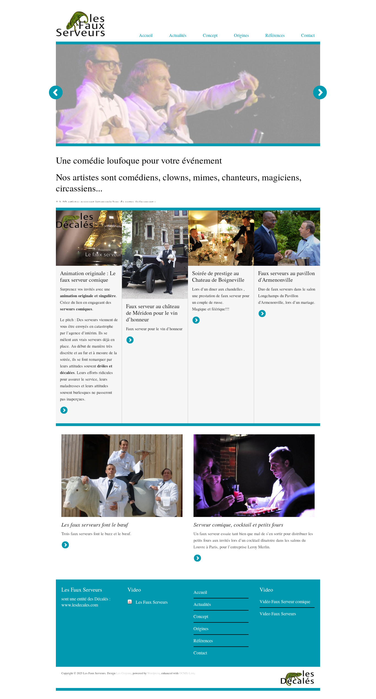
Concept (210, 35)
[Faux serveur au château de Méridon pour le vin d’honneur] (155, 327)
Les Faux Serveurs (152, 632)
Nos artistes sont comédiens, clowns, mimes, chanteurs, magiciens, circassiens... (178, 165)
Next (320, 92)
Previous (56, 92)
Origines (241, 35)
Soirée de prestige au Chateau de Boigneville (218, 306)
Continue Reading (80, 228)
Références (275, 35)
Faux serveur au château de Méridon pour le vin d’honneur (152, 342)
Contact (308, 35)
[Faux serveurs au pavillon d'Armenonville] (287, 294)
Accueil (145, 35)
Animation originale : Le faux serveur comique (88, 306)
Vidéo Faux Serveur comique (285, 631)
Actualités (177, 35)
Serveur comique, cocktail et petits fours (238, 554)
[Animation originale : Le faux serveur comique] (89, 294)
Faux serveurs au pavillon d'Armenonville (286, 306)
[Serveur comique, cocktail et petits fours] (254, 545)
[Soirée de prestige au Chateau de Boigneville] (221, 294)
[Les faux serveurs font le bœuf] (121, 545)
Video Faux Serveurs (278, 643)
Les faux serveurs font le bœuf (94, 554)
